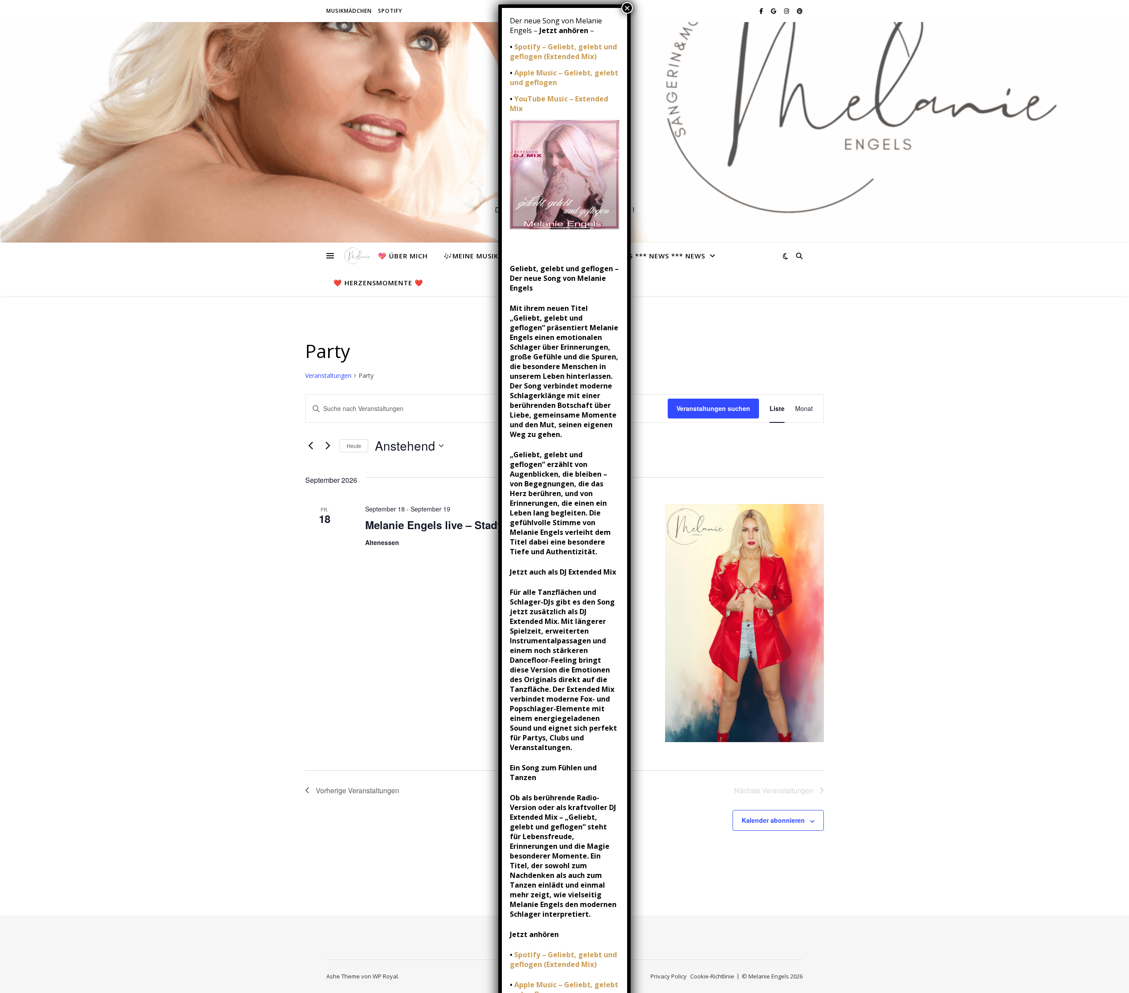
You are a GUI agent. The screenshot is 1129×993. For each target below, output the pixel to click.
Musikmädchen (349, 11)
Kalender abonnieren (773, 820)
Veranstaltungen (328, 375)
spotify (390, 11)
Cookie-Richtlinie (712, 976)
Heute (354, 445)
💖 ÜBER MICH (403, 255)
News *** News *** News (659, 255)
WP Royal (385, 976)
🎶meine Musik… (474, 255)
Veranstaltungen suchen (713, 408)
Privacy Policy (668, 976)
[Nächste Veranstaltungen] (327, 446)
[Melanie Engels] (355, 255)
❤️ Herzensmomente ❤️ (378, 282)
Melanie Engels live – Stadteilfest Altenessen (478, 524)
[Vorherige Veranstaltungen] (310, 446)
